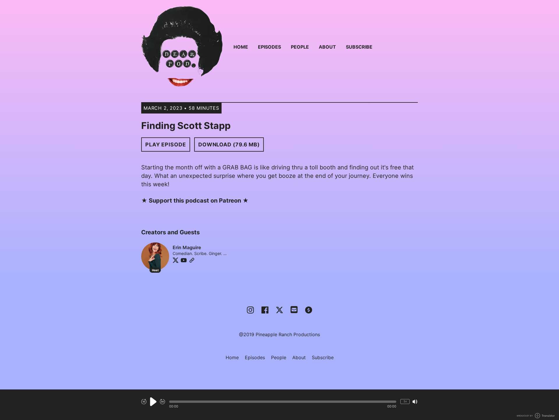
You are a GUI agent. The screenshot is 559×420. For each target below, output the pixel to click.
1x (405, 401)
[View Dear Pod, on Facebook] (264, 309)
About (327, 47)
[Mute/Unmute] (415, 401)
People (300, 47)
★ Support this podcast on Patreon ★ (195, 200)
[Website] (192, 260)
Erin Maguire (187, 247)
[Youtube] (184, 260)
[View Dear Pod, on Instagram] (250, 309)
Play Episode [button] (165, 144)
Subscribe (359, 47)
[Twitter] (175, 260)
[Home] (182, 47)
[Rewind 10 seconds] (143, 401)
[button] (282, 401)
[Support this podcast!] (308, 309)
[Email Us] (294, 309)
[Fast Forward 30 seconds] (162, 401)
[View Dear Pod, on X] (279, 309)
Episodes (269, 47)
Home (240, 47)
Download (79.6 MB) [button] (229, 144)
